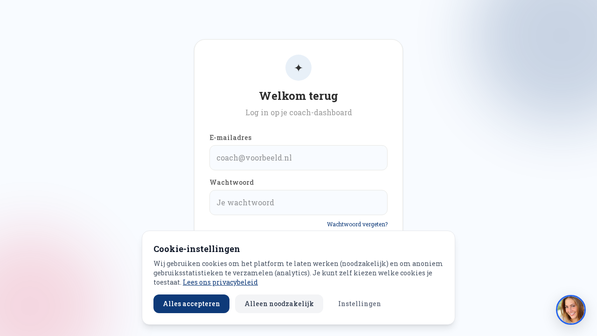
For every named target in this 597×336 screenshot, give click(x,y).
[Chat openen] (571, 310)
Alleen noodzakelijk (279, 303)
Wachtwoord (231, 182)
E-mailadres (230, 137)
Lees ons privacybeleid (220, 282)
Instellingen (359, 303)
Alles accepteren (191, 303)
